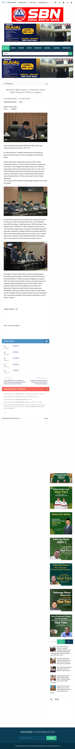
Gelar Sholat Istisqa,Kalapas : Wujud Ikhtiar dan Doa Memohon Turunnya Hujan (64, 669)
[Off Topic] (63, 2)
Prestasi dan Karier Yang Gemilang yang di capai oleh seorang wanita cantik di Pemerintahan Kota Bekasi (61, 689)
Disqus (46, 418)
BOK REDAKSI (22, 2)
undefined (16, 346)
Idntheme (57, 746)
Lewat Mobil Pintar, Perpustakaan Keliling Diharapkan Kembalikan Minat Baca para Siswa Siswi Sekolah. (14, 382)
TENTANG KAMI (11, 2)
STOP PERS (32, 2)
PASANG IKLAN (43, 2)
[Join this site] (67, 2)
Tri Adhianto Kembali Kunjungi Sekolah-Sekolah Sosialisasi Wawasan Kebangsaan (38, 382)
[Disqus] (25, 445)
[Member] (71, 2)
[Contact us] (59, 2)
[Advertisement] (61, 712)
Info (4, 2)
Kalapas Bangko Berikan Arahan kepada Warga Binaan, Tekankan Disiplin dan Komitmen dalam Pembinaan (60, 679)
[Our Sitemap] (55, 2)
